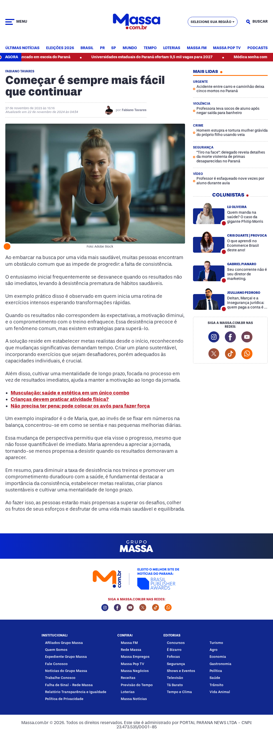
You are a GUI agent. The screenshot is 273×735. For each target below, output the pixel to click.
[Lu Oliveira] (208, 213)
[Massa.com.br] (136, 22)
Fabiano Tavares (134, 110)
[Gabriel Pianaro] (208, 270)
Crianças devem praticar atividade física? (60, 399)
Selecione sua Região (211, 22)
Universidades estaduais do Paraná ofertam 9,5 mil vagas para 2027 (135, 57)
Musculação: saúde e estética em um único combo (70, 393)
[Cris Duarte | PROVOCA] (208, 242)
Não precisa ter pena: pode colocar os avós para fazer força (80, 406)
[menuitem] (22, 48)
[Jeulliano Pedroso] (208, 299)
